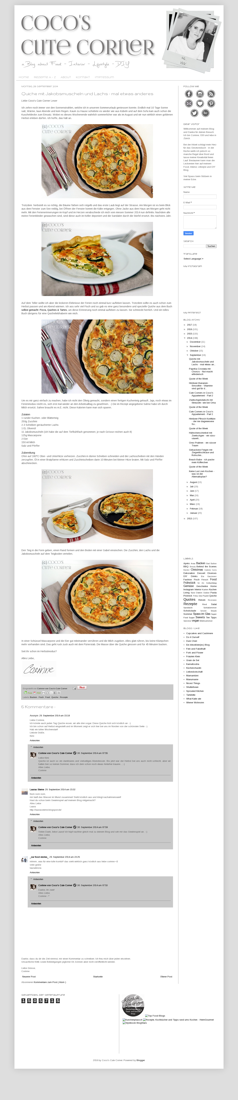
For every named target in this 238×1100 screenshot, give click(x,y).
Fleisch (205, 579)
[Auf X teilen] (51, 693)
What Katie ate (193, 698)
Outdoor (207, 593)
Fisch (41, 697)
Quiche (55, 697)
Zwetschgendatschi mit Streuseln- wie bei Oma (202, 401)
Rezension (212, 600)
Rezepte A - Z (45, 77)
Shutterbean (192, 687)
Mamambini (192, 675)
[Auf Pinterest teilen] (59, 693)
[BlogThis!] (47, 693)
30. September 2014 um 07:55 (92, 753)
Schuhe (205, 611)
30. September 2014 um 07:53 (92, 885)
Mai (192, 495)
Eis (204, 576)
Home (24, 77)
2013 (190, 518)
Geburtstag (211, 583)
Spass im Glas (202, 613)
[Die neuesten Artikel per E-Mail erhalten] (189, 107)
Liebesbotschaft (194, 671)
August (194, 482)
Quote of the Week (198, 378)
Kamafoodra (192, 664)
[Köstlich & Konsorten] (133, 1015)
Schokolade (191, 610)
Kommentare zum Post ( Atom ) (50, 982)
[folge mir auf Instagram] (200, 97)
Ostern (199, 592)
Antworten (35, 740)
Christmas (197, 569)
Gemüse (189, 586)
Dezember (195, 342)
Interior (198, 589)
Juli (192, 486)
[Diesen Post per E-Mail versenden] (43, 693)
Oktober (194, 350)
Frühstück (190, 582)
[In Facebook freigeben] (55, 693)
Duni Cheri (191, 641)
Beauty (193, 567)
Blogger (141, 1060)
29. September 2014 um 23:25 (64, 857)
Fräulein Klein (193, 656)
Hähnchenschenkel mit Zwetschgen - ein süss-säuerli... (202, 435)
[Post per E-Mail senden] (74, 688)
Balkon (214, 564)
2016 (190, 329)
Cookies (208, 570)
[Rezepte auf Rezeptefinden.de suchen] (155, 1015)
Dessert (202, 573)
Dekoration (190, 573)
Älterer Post (166, 976)
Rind (206, 604)
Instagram (189, 589)
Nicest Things (193, 683)
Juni (192, 491)
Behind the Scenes (207, 566)
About (66, 77)
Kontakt (83, 77)
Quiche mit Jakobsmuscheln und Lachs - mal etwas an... (202, 362)
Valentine (187, 621)
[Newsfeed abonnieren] (211, 97)
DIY (187, 576)
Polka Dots (198, 596)
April (192, 499)
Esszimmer (212, 576)
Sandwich (193, 607)
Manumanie (192, 679)
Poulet (206, 596)
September (196, 355)
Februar (194, 508)
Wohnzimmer (206, 621)
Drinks (196, 576)
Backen (34, 697)
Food (47, 697)
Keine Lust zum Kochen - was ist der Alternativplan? (201, 474)
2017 (190, 324)
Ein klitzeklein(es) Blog (198, 644)
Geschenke (203, 586)
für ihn (202, 583)
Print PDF (34, 693)
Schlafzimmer (210, 607)
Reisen (203, 600)
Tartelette (190, 695)
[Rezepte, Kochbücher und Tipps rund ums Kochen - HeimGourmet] (178, 1019)
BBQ (186, 566)
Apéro (187, 563)
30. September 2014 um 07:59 (92, 827)
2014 (190, 338)
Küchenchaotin (193, 668)
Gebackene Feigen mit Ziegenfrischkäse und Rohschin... (201, 453)
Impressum (104, 77)
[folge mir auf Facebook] (189, 97)
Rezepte (64, 697)
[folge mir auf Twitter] (194, 116)
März (193, 504)
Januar (194, 513)
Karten (205, 589)
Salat (214, 604)
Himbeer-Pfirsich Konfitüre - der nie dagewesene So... (202, 421)
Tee (208, 617)
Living (187, 592)
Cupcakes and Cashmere (199, 633)
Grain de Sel (192, 660)
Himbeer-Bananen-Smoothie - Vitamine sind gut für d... (201, 386)
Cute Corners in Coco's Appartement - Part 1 (201, 413)
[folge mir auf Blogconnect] (205, 116)
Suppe (192, 617)
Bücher (187, 570)
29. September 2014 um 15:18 (54, 715)
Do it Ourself (192, 637)
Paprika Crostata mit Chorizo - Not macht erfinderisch (201, 371)
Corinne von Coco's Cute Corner (55, 753)
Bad (208, 564)
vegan (196, 620)
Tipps (214, 617)
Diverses (212, 573)
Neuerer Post (29, 976)
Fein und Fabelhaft (195, 648)
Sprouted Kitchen (195, 691)
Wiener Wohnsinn (195, 702)
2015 (190, 333)
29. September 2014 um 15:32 (60, 789)
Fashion (188, 579)
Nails (193, 593)
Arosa (193, 564)
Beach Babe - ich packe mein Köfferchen (201, 461)
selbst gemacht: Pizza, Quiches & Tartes (44, 310)
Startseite (98, 976)
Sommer (188, 614)
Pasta (213, 592)
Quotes (190, 599)
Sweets (200, 617)
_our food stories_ (39, 857)
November (195, 346)
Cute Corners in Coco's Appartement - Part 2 (201, 394)
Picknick (188, 595)
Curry (214, 570)
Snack (214, 611)
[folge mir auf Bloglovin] (200, 107)
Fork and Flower (194, 652)
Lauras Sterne (37, 789)
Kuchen (213, 589)
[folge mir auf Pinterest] (211, 107)
